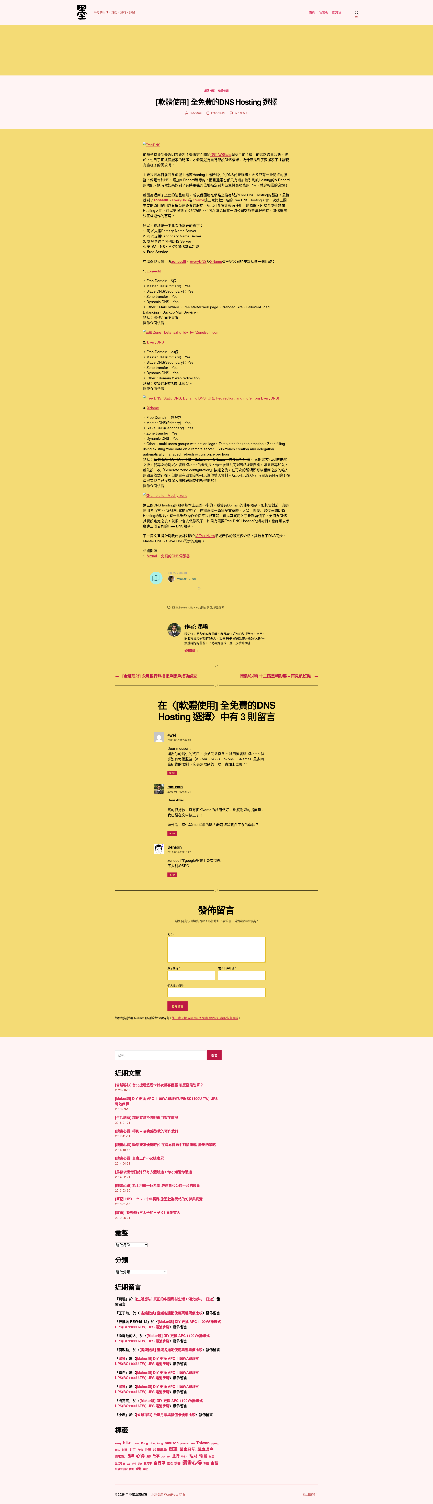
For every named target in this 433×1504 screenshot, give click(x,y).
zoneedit (178, 261)
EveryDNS (180, 199)
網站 (203, 607)
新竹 (168, 1456)
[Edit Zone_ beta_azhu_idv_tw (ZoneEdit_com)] (216, 332)
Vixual (152, 555)
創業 (124, 1450)
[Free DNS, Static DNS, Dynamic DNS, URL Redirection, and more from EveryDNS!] (216, 398)
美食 (140, 1463)
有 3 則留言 (241, 113)
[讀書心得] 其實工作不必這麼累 (139, 1157)
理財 (193, 1455)
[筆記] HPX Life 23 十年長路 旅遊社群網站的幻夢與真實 (159, 1198)
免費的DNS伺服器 (175, 555)
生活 (211, 1456)
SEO (193, 1443)
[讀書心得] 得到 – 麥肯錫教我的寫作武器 (146, 1130)
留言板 (323, 12)
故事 (156, 1455)
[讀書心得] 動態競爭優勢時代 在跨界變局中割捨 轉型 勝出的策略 (165, 1144)
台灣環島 (160, 1449)
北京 (132, 1449)
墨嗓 (198, 113)
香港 (138, 1469)
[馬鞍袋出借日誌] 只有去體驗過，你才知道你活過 (153, 1171)
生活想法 (120, 1463)
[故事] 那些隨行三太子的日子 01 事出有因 (147, 1212)
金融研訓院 (121, 1469)
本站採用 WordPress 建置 (168, 1494)
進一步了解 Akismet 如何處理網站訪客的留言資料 (205, 1018)
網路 (209, 607)
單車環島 (205, 1449)
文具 (163, 1456)
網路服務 (218, 607)
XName (198, 199)
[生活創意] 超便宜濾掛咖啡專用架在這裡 (146, 1117)
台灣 (148, 1449)
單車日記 (187, 1449)
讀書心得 (192, 1462)
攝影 (148, 1456)
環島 (203, 1455)
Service (194, 607)
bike (127, 1442)
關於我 (336, 12)
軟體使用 (223, 90)
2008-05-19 (217, 113)
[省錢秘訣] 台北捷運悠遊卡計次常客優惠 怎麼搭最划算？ (159, 1084)
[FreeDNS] (216, 144)
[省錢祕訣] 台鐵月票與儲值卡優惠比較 (165, 1414)
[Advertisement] (216, 50)
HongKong (156, 1443)
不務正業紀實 (138, 1494)
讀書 (177, 1463)
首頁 (312, 12)
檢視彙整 (191, 650)
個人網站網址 (175, 985)
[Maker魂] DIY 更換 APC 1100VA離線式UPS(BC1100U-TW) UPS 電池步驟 (168, 1324)
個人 (117, 1450)
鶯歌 (145, 1469)
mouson (171, 1442)
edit (161, 199)
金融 (214, 1463)
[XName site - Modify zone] (216, 495)
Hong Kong (140, 1443)
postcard (184, 1443)
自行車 (159, 1463)
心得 (140, 1455)
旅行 (175, 1455)
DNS (175, 607)
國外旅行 (120, 1456)
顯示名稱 (173, 968)
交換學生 (215, 1443)
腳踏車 (148, 1463)
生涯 (128, 1463)
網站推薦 (209, 90)
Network (184, 607)
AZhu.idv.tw (205, 535)
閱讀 (131, 1469)
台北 (140, 1450)
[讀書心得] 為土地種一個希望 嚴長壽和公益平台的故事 (157, 1185)
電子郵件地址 (227, 968)
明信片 (184, 1456)
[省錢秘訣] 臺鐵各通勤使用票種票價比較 (171, 1312)
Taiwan (203, 1442)
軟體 (206, 1463)
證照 (170, 1463)
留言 (170, 934)
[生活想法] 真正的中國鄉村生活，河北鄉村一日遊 (174, 1298)
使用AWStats (220, 154)
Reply (172, 773)
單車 (173, 1449)
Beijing (118, 1443)
